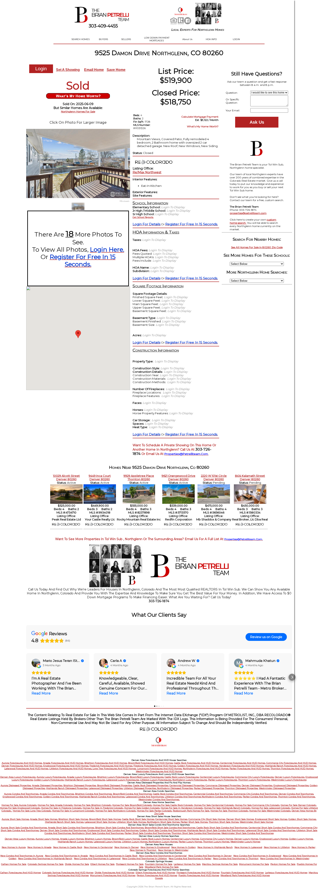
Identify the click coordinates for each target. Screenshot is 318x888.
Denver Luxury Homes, (246, 838)
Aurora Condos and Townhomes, (21, 793)
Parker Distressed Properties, (209, 788)
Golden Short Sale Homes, (302, 819)
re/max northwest (147, 172)
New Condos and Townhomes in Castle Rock (113, 855)
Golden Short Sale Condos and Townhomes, (163, 830)
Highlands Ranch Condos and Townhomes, (102, 796)
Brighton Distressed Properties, (79, 785)
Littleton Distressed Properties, (140, 788)
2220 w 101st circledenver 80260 (214, 477)
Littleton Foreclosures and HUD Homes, (71, 768)
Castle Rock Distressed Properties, (151, 785)
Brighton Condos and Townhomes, (93, 793)
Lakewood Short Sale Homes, (100, 822)
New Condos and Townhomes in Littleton (144, 858)
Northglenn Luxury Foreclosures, (189, 779)
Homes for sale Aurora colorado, (19, 805)
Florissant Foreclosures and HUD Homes (198, 872)
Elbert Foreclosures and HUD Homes (155, 872)
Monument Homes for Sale (254, 864)
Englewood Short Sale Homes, (271, 819)
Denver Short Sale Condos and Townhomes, (63, 830)
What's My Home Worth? (202, 126)
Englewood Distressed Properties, (291, 785)
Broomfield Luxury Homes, (126, 838)
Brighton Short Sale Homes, (73, 819)
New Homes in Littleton (277, 847)
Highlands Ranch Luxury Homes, (75, 841)
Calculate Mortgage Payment (199, 116)
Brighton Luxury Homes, (98, 838)
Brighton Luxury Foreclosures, (113, 777)
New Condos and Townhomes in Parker (190, 858)
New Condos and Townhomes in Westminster (284, 858)
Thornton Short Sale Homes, (224, 822)
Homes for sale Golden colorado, (142, 807)
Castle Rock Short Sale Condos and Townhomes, (222, 827)
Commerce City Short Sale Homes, (207, 819)
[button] (26, 677)
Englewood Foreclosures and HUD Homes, (66, 765)
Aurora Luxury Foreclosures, (51, 777)
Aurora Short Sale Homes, (15, 819)
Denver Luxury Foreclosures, (290, 777)
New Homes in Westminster (173, 850)
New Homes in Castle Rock (67, 847)
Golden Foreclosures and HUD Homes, (197, 765)
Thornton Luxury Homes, (216, 841)
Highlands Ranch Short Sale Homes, (64, 822)
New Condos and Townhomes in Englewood (257, 855)
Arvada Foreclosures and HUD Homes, (63, 763)
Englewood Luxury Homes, (273, 838)
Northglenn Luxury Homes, (163, 841)
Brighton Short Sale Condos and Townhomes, (119, 827)
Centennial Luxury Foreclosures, (217, 777)
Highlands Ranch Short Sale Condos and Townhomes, (216, 830)
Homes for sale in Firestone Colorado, (61, 807)
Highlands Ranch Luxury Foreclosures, (85, 779)
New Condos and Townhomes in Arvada (66, 855)
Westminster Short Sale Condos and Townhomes (247, 833)
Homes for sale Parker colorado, (154, 810)
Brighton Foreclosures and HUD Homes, (105, 763)
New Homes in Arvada (39, 847)
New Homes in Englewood (155, 847)
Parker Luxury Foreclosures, (223, 779)
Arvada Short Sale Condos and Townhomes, (71, 827)
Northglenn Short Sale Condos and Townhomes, (98, 833)
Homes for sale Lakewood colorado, (271, 807)
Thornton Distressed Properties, (241, 788)
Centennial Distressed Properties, (187, 785)
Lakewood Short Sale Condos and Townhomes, (271, 830)
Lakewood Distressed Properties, (106, 788)
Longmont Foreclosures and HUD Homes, (159, 768)
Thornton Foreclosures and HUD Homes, (292, 768)
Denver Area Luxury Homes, (20, 838)
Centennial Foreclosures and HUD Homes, (243, 763)
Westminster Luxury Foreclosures (289, 779)
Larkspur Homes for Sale (187, 864)
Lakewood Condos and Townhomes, (145, 796)
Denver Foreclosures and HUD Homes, (22, 765)
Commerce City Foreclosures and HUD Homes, (291, 763)
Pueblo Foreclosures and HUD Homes (198, 875)
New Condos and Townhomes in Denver (210, 855)
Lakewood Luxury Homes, (107, 841)
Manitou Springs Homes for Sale (220, 864)
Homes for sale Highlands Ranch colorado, (227, 807)
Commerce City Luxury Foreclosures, (254, 777)
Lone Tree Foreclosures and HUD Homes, (115, 768)
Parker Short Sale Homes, (194, 822)
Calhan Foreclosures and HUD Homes (20, 872)
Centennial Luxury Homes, (185, 838)
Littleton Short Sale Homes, (132, 822)
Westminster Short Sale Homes (256, 822)
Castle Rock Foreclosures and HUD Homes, (197, 763)
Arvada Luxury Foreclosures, (81, 777)
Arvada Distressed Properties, (47, 785)
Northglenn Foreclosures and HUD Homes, (206, 768)
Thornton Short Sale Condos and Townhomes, (196, 833)
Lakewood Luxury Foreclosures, (123, 779)
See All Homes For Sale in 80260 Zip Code (257, 247)
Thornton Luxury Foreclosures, (254, 779)
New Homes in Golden (183, 847)
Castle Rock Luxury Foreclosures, (182, 777)
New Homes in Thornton (143, 850)
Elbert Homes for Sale (102, 864)
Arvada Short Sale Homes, (44, 819)
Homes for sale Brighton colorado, (93, 805)
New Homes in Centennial (98, 847)
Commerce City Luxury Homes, (217, 838)
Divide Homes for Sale (77, 864)
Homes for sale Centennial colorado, (214, 805)
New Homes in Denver (126, 847)
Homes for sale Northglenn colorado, (115, 810)
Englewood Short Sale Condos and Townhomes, (113, 830)
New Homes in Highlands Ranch (215, 847)
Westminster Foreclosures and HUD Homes (159, 771)
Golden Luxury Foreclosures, (49, 779)
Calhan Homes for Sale (13, 864)
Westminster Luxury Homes (245, 841)
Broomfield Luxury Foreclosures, (147, 777)
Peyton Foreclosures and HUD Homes (157, 875)
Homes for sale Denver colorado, (298, 805)
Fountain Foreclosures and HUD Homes (242, 872)
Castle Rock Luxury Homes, (155, 838)
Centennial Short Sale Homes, (171, 819)
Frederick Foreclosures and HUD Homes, (111, 765)
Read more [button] (41, 693)
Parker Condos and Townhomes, (260, 796)
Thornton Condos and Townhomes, (296, 796)
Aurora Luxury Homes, (47, 838)
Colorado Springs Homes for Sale (46, 864)
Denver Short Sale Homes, (240, 819)
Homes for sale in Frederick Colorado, (103, 807)
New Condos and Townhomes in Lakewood (97, 858)
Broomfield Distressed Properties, (114, 785)
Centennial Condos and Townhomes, (213, 793)
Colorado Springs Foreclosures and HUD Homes (67, 872)
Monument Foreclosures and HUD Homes (112, 875)
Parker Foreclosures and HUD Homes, (250, 768)
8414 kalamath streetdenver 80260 (250, 477)
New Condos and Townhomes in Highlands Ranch (45, 858)
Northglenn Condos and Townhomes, (222, 796)
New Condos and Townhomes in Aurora (21, 855)
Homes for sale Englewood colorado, (20, 807)
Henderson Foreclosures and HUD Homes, (241, 765)
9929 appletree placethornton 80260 (139, 477)
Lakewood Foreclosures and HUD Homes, (26, 768)
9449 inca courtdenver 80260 (100, 477)
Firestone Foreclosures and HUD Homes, (155, 765)
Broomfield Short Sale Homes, (105, 819)
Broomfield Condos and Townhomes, (132, 793)
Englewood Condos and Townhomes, (22, 796)
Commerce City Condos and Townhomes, (256, 793)
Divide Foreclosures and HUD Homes (114, 872)
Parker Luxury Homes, (190, 841)
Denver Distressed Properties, (257, 785)
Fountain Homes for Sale (158, 864)
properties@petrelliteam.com (248, 213)
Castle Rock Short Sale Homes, (138, 819)
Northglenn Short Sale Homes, (163, 822)
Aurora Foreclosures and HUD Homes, (22, 763)
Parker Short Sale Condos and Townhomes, (148, 833)
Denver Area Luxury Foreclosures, (18, 777)
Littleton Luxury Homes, (135, 841)
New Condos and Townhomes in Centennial (163, 855)
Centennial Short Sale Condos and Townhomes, (274, 827)
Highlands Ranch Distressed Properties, (67, 788)
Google (159, 878)
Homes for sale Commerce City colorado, (257, 805)
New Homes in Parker (303, 847)
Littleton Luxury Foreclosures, (156, 779)
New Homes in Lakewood (248, 847)
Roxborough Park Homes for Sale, (191, 810)
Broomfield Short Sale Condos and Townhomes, (170, 827)
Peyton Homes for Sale (283, 864)
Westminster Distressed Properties (277, 788)
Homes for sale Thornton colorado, (229, 810)
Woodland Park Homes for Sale (162, 867)
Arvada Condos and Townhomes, (57, 793)
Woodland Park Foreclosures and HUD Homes (245, 875)
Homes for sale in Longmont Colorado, (73, 810)
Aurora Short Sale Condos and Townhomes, (24, 827)
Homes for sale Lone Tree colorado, (32, 810)
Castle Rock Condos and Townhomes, (173, 793)
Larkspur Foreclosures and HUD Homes (286, 872)
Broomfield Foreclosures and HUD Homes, (150, 763)
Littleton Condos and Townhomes (183, 796)
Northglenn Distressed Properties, (175, 788)
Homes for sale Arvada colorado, (55, 805)
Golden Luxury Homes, (301, 838)
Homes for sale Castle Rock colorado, (173, 805)
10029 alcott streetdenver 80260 (66, 477)
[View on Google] (36, 663)
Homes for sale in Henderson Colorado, (182, 807)
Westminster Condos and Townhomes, (159, 799)
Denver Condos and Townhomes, (296, 793)
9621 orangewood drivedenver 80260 (178, 477)
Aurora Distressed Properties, (16, 785)
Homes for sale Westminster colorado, (270, 810)
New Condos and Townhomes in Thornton (236, 858)
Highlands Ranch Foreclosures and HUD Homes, (291, 765)
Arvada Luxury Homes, (72, 838)
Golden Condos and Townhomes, (60, 796)
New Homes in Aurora (14, 847)
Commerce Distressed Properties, (223, 785)
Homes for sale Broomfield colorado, (132, 805)
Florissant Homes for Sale (130, 864)
